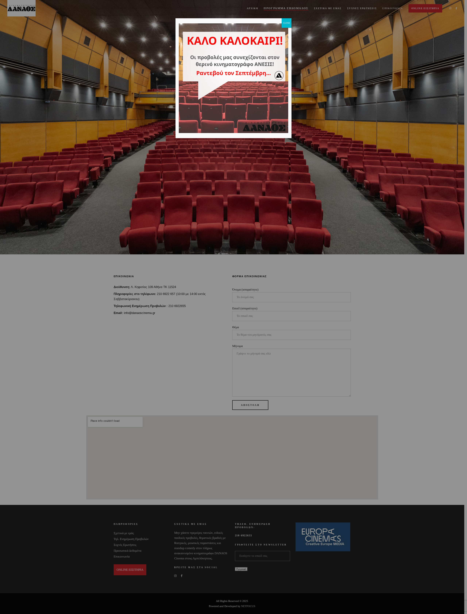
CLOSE (286, 23)
